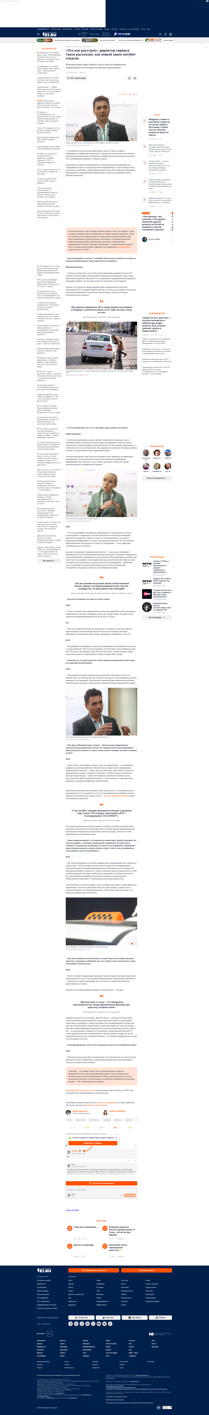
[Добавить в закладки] (129, 78)
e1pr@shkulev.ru (134, 1381)
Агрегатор (129, 1120)
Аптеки (114, 29)
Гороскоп (123, 29)
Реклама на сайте (44, 1280)
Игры (143, 29)
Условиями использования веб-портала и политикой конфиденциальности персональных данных (136, 1389)
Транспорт (106, 1120)
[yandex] (104, 1324)
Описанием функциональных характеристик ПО (121, 1387)
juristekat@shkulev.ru (43, 1396)
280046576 (74, 1151)
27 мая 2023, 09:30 (71, 72)
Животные (72, 1301)
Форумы (85, 29)
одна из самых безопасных (115, 796)
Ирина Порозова (80, 1111)
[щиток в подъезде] (70, 1251)
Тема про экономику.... (86, 1227)
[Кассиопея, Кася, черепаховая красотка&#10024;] (105, 1251)
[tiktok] (110, 1324)
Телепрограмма (96, 29)
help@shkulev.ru (51, 1398)
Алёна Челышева (117, 1111)
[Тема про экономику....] (70, 1233)
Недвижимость (43, 29)
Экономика (150, 1294)
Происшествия (127, 1291)
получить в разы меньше (96, 1105)
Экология (149, 1291)
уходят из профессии (107, 1102)
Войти (73, 1196)
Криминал (100, 1284)
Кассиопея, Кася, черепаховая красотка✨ (118, 1247)
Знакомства (67, 29)
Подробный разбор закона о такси (81, 1090)
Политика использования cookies (116, 1397)
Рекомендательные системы (115, 1400)
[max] (87, 1324)
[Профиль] (170, 34)
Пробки (95, 34)
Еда (69, 1298)
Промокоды (56, 29)
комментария (78, 78)
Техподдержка (42, 1298)
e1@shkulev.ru (60, 1393)
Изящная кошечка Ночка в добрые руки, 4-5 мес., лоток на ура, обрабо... (122, 1231)
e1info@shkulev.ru (86, 1395)
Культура (100, 1287)
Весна (70, 1287)
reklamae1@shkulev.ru (142, 1375)
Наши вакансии (43, 1294)
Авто (70, 1280)
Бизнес (71, 1284)
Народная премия (152, 1301)
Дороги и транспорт (76, 1294)
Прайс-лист (41, 1284)
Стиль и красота (152, 1284)
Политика (125, 1287)
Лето (98, 1291)
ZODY (149, 29)
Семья (123, 1305)
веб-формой (73, 1398)
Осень (123, 1284)
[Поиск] (160, 34)
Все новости (49, 48)
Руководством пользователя (115, 1386)
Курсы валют (134, 29)
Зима (99, 1280)
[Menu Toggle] (38, 34)
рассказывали (123, 247)
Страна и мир (151, 1287)
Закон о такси (80, 1120)
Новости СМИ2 (72, 1210)
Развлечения (126, 1298)
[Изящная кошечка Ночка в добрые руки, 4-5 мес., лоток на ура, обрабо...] (105, 1233)
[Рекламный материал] (122, 34)
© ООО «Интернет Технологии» (47, 1408)
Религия (124, 1301)
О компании (41, 1287)
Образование (102, 1305)
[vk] (76, 1324)
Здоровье (72, 1305)
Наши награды (42, 1291)
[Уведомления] (165, 34)
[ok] (82, 1324)
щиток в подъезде (84, 1245)
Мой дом (100, 1294)
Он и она (124, 1280)
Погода (77, 29)
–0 (134, 1160)
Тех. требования (43, 1301)
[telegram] (70, 1324)
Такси (69, 1120)
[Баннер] (45, 40)
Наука (99, 1298)
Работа (123, 1294)
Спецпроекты (151, 1298)
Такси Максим (94, 1120)
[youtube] (99, 1324)
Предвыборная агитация (46, 1305)
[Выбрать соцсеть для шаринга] (135, 78)
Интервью (118, 1120)
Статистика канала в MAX (47, 1308)
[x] (93, 1324)
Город (70, 1291)
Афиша (107, 29)
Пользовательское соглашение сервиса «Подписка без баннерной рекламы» (130, 1403)
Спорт (148, 1280)
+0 (128, 1160)
